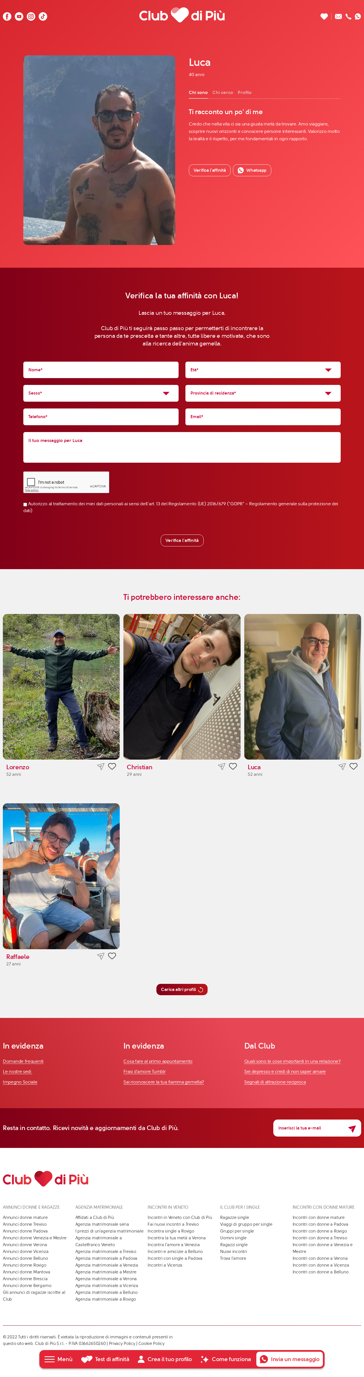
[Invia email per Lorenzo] (100, 766)
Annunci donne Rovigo (24, 1265)
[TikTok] (43, 15)
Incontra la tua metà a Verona (177, 1237)
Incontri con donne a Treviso (320, 1237)
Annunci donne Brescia (25, 1278)
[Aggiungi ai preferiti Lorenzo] (112, 767)
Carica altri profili (178, 989)
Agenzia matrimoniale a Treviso (105, 1251)
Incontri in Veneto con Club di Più (180, 1217)
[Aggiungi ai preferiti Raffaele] (112, 957)
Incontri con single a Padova (175, 1258)
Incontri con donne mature (319, 1217)
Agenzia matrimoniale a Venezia (106, 1265)
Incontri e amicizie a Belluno (175, 1251)
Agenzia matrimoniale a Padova (106, 1258)
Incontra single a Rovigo (171, 1231)
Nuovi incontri (233, 1251)
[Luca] (302, 687)
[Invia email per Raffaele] (100, 956)
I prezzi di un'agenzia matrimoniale (109, 1231)
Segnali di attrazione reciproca (275, 1082)
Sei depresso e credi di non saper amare (285, 1071)
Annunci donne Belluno (25, 1258)
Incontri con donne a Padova (320, 1224)
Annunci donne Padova (25, 1231)
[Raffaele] (61, 876)
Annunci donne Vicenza (25, 1251)
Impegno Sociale (20, 1082)
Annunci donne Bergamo (27, 1285)
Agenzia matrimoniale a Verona (106, 1278)
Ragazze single (234, 1217)
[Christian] (181, 687)
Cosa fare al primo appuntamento (158, 1061)
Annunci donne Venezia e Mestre (35, 1237)
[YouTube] (19, 15)
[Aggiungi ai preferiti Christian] (233, 767)
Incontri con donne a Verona (320, 1258)
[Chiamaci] (348, 15)
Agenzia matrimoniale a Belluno (106, 1292)
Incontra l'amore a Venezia (174, 1244)
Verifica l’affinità (210, 170)
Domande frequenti (23, 1061)
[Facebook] (7, 15)
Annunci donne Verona (25, 1244)
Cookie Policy (151, 1343)
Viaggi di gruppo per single (246, 1224)
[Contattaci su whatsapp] (358, 15)
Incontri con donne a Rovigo (320, 1231)
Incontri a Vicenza (165, 1265)
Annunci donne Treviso (24, 1224)
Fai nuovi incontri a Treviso (173, 1224)
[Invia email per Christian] (221, 766)
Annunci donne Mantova (26, 1272)
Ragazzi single (234, 1244)
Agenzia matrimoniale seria (102, 1224)
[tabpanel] (265, 125)
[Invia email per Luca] (342, 766)
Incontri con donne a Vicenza (321, 1265)
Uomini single (233, 1237)
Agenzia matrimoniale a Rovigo (105, 1299)
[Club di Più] (182, 15)
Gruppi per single (237, 1231)
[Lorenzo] (61, 687)
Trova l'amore (233, 1258)
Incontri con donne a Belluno (321, 1272)
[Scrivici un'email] (338, 15)
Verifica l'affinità (182, 540)
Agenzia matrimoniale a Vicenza (106, 1285)
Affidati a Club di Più (94, 1217)
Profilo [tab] (245, 92)
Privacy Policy (122, 1343)
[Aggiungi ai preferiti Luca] (353, 767)
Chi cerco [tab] (222, 92)
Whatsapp (256, 170)
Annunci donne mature (25, 1217)
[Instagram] (31, 15)
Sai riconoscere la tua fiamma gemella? (163, 1082)
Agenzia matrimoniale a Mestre (105, 1272)
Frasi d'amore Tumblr (144, 1071)
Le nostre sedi (17, 1071)
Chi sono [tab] (198, 92)
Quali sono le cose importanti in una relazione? (292, 1061)
